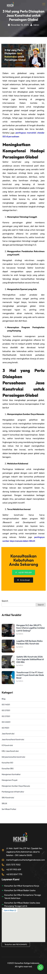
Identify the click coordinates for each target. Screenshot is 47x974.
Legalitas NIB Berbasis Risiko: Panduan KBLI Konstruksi (29, 642)
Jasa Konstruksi (8, 733)
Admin (36, 25)
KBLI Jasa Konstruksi (10, 751)
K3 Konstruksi (7, 745)
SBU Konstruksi (8, 797)
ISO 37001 (6, 716)
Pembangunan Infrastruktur (13, 791)
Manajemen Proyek (9, 780)
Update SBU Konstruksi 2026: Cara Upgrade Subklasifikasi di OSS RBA (30, 659)
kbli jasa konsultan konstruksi (13, 757)
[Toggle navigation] (44, 4)
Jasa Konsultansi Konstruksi (13, 739)
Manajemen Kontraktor (11, 774)
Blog (3, 699)
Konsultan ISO (7, 762)
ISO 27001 (6, 710)
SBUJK (4, 803)
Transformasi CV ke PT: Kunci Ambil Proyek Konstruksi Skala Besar (30, 675)
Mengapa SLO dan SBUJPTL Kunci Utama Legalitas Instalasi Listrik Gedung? (30, 628)
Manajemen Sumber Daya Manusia (16, 786)
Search (5, 601)
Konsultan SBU (8, 768)
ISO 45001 (6, 722)
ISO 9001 (5, 728)
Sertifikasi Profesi (9, 809)
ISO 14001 (6, 704)
